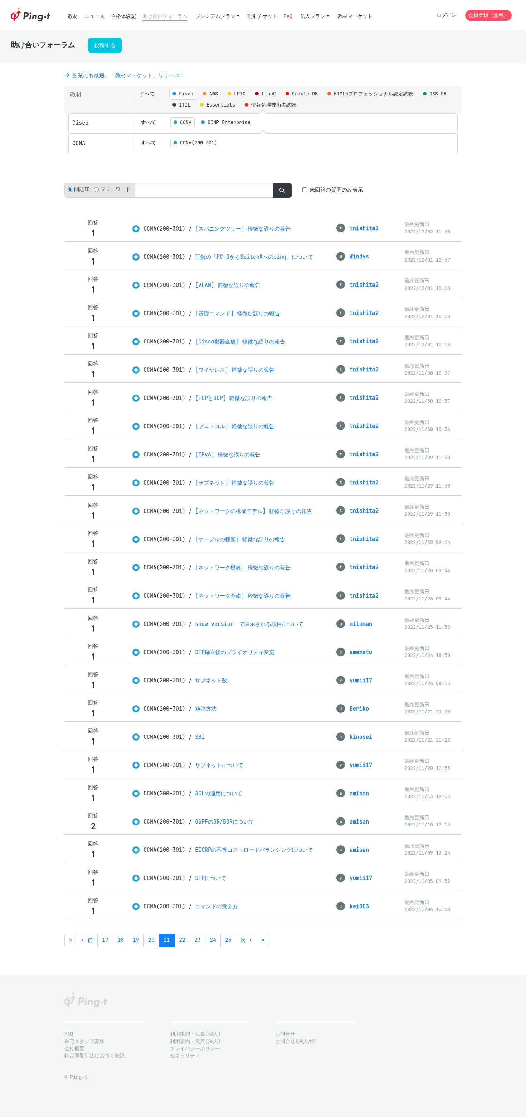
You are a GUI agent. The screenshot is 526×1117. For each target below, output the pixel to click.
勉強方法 (205, 708)
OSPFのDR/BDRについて (224, 821)
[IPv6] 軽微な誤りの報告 (227, 454)
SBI (200, 736)
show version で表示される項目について (249, 624)
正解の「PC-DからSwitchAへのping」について (254, 256)
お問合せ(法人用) (295, 1041)
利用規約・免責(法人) (195, 1041)
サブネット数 (211, 680)
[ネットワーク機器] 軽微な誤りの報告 (243, 567)
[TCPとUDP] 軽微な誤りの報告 (233, 398)
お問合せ (285, 1034)
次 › (246, 939)
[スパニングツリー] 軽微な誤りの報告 (243, 228)
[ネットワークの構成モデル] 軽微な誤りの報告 (253, 511)
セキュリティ (185, 1056)
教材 (73, 16)
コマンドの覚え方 (216, 906)
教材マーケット (354, 16)
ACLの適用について (218, 793)
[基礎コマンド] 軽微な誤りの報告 (237, 313)
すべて (147, 94)
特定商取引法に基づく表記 (94, 1056)
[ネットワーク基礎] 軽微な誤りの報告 (243, 595)
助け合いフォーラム (164, 16)
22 (182, 939)
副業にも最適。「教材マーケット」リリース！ (127, 75)
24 (213, 939)
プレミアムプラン (215, 16)
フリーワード (116, 189)
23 (197, 939)
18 (120, 939)
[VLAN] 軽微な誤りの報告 (227, 285)
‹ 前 (87, 939)
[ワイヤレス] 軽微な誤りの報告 (234, 369)
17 (105, 939)
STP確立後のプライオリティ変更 (234, 652)
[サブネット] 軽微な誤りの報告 (234, 482)
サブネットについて (219, 765)
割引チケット (262, 16)
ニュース (94, 16)
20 (151, 939)
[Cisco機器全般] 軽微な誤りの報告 (240, 341)
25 (228, 939)
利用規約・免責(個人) (195, 1034)
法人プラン (312, 16)
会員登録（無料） (488, 15)
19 (136, 939)
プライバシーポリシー (195, 1049)
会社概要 (74, 1049)
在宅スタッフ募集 (84, 1041)
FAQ (288, 16)
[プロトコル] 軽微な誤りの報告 (234, 426)
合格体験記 (123, 16)
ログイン (447, 15)
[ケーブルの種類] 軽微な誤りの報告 (240, 539)
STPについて (210, 878)
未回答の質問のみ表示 (336, 189)
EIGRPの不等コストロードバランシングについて (254, 849)
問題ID (82, 189)
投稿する (105, 45)
